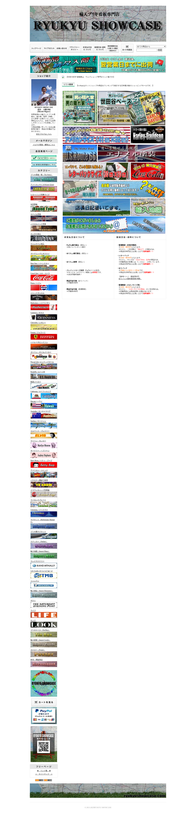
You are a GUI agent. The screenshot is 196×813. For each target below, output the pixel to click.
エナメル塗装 (36, 214)
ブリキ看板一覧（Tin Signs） (42, 175)
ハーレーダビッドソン (39, 342)
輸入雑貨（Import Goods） (41, 640)
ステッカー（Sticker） (39, 542)
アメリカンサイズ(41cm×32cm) (42, 185)
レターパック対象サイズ (40, 195)
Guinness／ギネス (37, 313)
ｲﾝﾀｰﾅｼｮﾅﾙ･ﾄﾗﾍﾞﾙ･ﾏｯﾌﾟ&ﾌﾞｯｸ (42, 571)
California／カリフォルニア (41, 391)
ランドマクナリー (37, 561)
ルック (33, 620)
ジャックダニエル (37, 293)
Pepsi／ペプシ (36, 283)
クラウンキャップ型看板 (40, 490)
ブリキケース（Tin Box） (40, 630)
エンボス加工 (36, 234)
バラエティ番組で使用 (39, 480)
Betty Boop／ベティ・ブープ (41, 461)
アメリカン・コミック (39, 470)
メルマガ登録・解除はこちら (44, 145)
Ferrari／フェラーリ (38, 332)
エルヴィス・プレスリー (40, 431)
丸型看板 (34, 204)
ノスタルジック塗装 (38, 224)
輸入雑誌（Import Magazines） (42, 591)
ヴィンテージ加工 (37, 244)
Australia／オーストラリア (41, 411)
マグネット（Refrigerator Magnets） (43, 521)
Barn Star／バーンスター (40, 263)
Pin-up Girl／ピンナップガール (42, 362)
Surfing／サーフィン (38, 421)
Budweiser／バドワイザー (40, 303)
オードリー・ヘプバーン (40, 451)
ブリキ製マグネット (38, 532)
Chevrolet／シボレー (38, 323)
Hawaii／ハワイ (36, 401)
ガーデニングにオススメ (40, 254)
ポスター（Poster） (38, 650)
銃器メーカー (36, 382)
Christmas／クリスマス (39, 510)
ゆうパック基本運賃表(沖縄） (130, 279)
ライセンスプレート (38, 500)
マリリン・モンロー (38, 441)
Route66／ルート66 (38, 372)
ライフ (33, 610)
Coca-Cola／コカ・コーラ (40, 273)
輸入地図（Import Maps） (40, 551)
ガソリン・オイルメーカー (41, 352)
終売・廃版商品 (37, 660)
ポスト (33, 601)
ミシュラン (35, 581)
